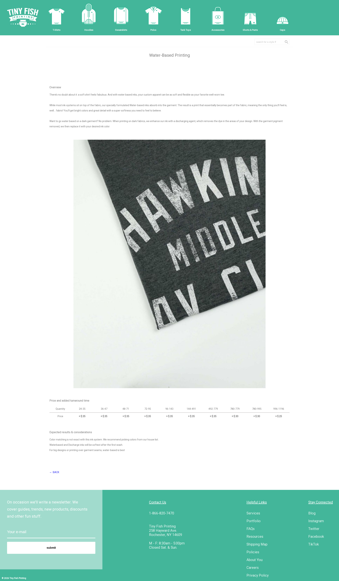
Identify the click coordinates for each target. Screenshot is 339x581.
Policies (252, 552)
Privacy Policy (257, 575)
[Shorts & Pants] (250, 16)
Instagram (316, 521)
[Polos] (153, 16)
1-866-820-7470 (161, 513)
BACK (56, 472)
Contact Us (157, 502)
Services (253, 513)
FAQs (250, 529)
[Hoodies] (88, 16)
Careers (252, 567)
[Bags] (217, 16)
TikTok (313, 544)
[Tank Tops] (185, 16)
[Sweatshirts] (121, 16)
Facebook (316, 536)
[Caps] (282, 16)
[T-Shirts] (56, 16)
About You (254, 560)
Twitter (313, 529)
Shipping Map (256, 544)
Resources (254, 536)
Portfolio (253, 521)
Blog (312, 513)
